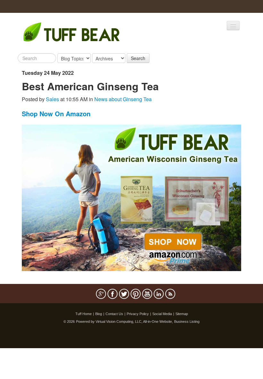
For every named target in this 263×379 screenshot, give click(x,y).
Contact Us (114, 314)
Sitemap (181, 314)
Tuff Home (83, 314)
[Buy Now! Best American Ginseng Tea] (131, 197)
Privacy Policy (138, 314)
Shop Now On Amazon (56, 113)
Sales (52, 99)
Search (138, 58)
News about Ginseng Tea (123, 99)
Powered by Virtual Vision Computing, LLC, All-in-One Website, (124, 321)
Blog (98, 314)
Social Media (162, 314)
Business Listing (186, 321)
